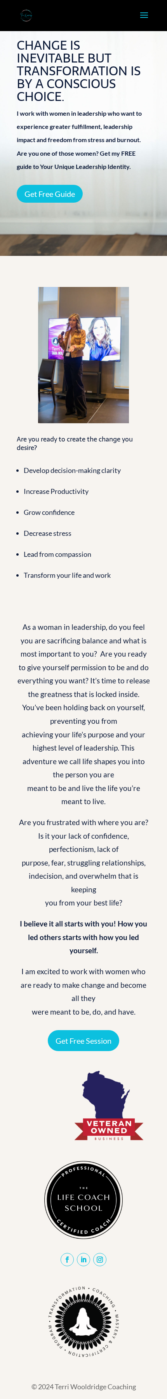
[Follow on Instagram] (99, 1259)
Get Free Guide (49, 193)
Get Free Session (83, 1040)
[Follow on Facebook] (67, 1259)
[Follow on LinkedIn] (83, 1259)
